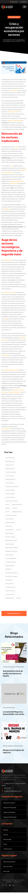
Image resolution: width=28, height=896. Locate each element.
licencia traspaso (9, 529)
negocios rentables (10, 490)
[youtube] (9, 885)
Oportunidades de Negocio (11, 547)
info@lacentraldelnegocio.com (13, 791)
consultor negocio (9, 475)
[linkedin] (13, 885)
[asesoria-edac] (14, 684)
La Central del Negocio (10, 558)
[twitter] (6, 885)
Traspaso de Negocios (8, 745)
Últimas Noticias (16, 41)
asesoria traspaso (9, 544)
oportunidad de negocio (11, 540)
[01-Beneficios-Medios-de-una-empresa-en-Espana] (14, 643)
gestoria (18, 598)
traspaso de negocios (17, 504)
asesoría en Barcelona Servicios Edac (12, 226)
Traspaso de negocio (10, 479)
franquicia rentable (9, 493)
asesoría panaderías (10, 522)
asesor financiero (9, 518)
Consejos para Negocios (9, 666)
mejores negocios (9, 482)
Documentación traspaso (11, 576)
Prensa (4, 707)
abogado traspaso (9, 565)
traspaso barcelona (10, 468)
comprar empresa (9, 594)
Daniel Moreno (20, 39)
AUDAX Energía (5, 158)
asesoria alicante (9, 583)
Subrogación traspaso (10, 562)
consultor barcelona (10, 497)
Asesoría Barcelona (10, 457)
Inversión (18, 529)
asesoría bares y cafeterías (11, 486)
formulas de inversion (10, 587)
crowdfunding (8, 580)
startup (7, 504)
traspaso (7, 508)
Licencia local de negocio (11, 572)
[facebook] (2, 885)
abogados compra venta (11, 551)
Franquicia (14, 508)
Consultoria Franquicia (10, 472)
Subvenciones (8, 526)
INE (12, 188)
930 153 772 (24, 1)
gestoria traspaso (9, 533)
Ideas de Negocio (7, 41)
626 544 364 (15, 1)
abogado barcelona (17, 511)
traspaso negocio (9, 465)
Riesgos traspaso (9, 598)
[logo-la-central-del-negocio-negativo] (7, 5)
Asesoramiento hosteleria (11, 500)
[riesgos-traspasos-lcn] (14, 722)
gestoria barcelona (9, 461)
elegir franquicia (9, 554)
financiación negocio (10, 536)
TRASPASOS (8, 569)
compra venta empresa (10, 515)
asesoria (7, 511)
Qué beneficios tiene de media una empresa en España (13, 673)
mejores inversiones (10, 590)
